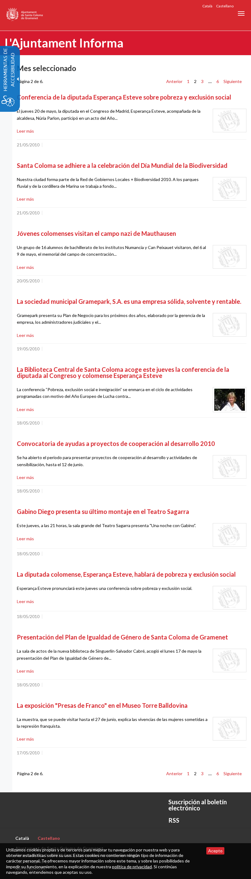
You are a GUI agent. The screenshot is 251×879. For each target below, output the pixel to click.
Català (207, 6)
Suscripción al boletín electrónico (197, 805)
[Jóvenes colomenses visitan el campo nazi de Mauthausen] (229, 257)
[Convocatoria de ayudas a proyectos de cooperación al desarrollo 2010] (229, 467)
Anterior (174, 81)
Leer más (25, 131)
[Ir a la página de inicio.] (25, 15)
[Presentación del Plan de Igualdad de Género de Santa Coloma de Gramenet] (229, 660)
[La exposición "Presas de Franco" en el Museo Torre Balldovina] (229, 729)
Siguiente (232, 81)
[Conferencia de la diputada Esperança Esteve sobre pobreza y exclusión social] (229, 120)
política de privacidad (132, 866)
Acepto (215, 850)
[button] (241, 13)
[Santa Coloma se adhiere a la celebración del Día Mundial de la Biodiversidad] (229, 189)
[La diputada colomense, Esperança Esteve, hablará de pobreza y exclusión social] (229, 597)
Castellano (225, 6)
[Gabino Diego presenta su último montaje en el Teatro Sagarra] (229, 535)
